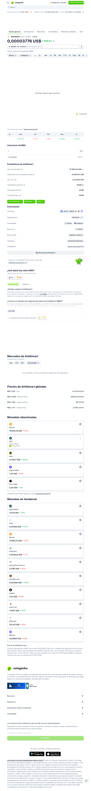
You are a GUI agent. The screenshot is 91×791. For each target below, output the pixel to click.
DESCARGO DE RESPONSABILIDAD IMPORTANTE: (25, 760)
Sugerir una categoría (75, 246)
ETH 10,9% (77, 12)
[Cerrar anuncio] (80, 438)
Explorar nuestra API (30, 129)
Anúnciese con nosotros (17, 263)
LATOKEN (43, 294)
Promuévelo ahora (41, 494)
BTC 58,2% (69, 12)
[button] (75, 217)
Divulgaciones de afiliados (15, 359)
